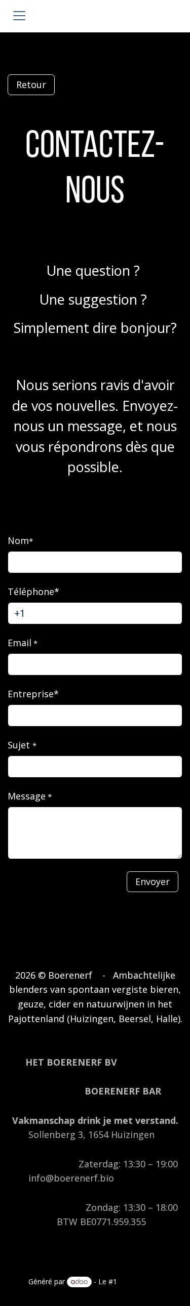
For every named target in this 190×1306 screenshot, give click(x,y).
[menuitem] (42, 1265)
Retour (31, 84)
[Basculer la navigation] (19, 16)
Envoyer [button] (152, 881)
